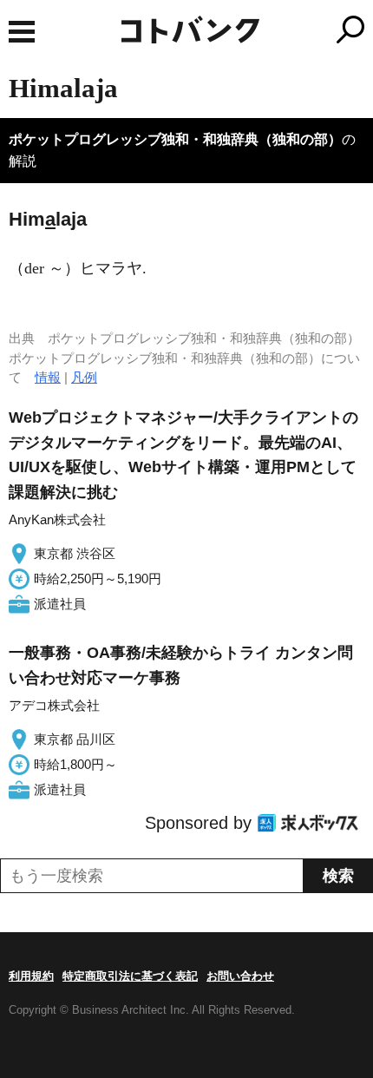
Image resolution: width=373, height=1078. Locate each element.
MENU (21, 31)
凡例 (84, 377)
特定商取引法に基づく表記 (130, 976)
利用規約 (31, 976)
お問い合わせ (240, 976)
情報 (48, 377)
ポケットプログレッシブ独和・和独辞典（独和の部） (175, 139)
